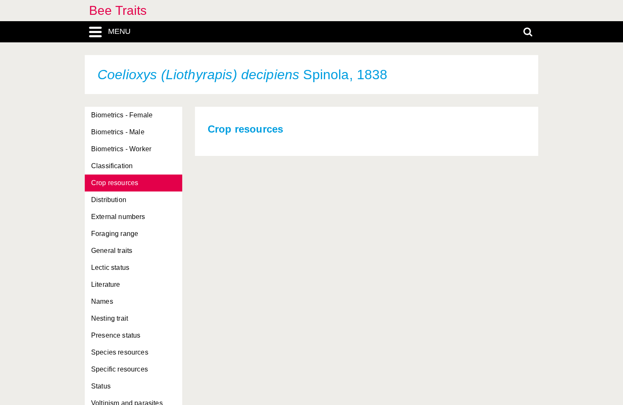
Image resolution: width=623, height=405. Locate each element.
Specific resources (119, 369)
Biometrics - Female (122, 115)
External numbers (118, 216)
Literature (105, 284)
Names (102, 301)
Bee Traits (118, 10)
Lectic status (110, 267)
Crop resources (114, 182)
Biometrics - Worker (121, 149)
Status (101, 386)
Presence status (115, 335)
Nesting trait (109, 318)
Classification (112, 165)
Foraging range (114, 233)
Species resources (119, 352)
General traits (111, 250)
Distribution (108, 199)
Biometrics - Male (118, 132)
